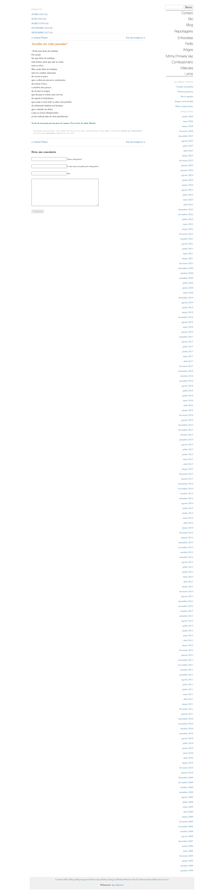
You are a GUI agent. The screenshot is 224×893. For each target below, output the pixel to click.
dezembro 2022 (185, 209)
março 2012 (187, 645)
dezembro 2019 (185, 297)
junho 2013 (187, 571)
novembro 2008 (185, 826)
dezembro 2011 (185, 659)
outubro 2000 (186, 865)
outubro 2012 (186, 610)
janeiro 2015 (187, 478)
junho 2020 (187, 287)
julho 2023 (188, 194)
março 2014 (187, 527)
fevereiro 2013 (186, 591)
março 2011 (187, 704)
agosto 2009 (187, 797)
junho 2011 (187, 689)
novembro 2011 (185, 664)
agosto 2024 (187, 175)
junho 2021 (187, 248)
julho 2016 (188, 390)
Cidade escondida (184, 86)
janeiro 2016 (187, 419)
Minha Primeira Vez (126, 879)
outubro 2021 (186, 238)
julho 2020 (188, 282)
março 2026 (187, 126)
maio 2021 (188, 253)
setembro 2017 (186, 336)
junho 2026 (187, 116)
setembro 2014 (186, 498)
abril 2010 (188, 757)
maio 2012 (188, 635)
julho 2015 (188, 449)
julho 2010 (188, 743)
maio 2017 (188, 356)
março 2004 (187, 860)
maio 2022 (188, 224)
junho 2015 (187, 454)
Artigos (111, 879)
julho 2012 (188, 625)
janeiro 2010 (187, 772)
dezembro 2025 (185, 135)
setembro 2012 (186, 615)
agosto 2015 (187, 444)
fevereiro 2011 (186, 708)
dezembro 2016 (185, 371)
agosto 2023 (187, 189)
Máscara (157, 879)
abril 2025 (188, 150)
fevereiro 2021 (186, 263)
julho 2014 (188, 508)
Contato (59, 879)
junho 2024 (187, 180)
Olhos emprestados (184, 106)
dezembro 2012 (185, 601)
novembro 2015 (185, 429)
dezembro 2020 (185, 268)
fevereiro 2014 (186, 532)
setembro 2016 (186, 380)
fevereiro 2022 (186, 233)
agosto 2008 (187, 836)
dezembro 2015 (185, 424)
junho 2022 (187, 219)
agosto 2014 (187, 503)
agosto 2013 (187, 562)
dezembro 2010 (185, 718)
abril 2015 (188, 464)
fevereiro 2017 (186, 366)
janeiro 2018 (187, 331)
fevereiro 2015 (186, 473)
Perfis (104, 879)
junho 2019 (187, 307)
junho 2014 (187, 513)
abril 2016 (188, 405)
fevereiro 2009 (186, 821)
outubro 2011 (186, 669)
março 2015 (187, 468)
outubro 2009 (186, 787)
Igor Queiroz (118, 884)
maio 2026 (188, 121)
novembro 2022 (185, 214)
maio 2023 (188, 199)
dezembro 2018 (185, 317)
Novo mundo (187, 96)
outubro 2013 (186, 552)
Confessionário (144, 879)
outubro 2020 (186, 273)
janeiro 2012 (187, 655)
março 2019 (187, 312)
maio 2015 (188, 459)
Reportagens (82, 879)
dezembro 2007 (185, 841)
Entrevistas (95, 879)
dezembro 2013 (185, 542)
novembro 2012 (185, 606)
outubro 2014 (186, 493)
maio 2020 (188, 292)
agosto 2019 (187, 302)
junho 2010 (187, 748)
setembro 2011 (186, 674)
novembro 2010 (185, 723)
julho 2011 (188, 684)
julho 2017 (188, 346)
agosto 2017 (187, 341)
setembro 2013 (186, 557)
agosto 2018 (187, 322)
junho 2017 (187, 351)
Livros (166, 879)
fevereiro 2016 (186, 415)
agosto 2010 (187, 738)
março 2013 (187, 586)
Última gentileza (185, 91)
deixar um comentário (131, 131)
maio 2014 (188, 517)
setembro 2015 (186, 439)
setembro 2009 (186, 792)
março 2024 (187, 184)
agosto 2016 (187, 385)
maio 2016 (188, 400)
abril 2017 (188, 361)
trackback (50, 133)
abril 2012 (188, 640)
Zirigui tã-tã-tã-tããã (184, 101)
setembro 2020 (186, 277)
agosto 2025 (187, 140)
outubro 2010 (186, 728)
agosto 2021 (187, 243)
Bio (66, 879)
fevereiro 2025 (186, 160)
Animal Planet (40, 37)
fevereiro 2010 (186, 767)
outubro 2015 (186, 434)
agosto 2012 (187, 620)
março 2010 (187, 762)
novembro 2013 (185, 547)
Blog (107, 131)
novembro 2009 (185, 782)
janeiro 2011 (187, 713)
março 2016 (187, 410)
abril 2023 (188, 204)
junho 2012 (187, 630)
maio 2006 (188, 850)
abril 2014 (188, 522)
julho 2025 (188, 145)
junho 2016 (187, 395)
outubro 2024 (186, 170)
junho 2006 (187, 846)
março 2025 (187, 155)
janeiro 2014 (187, 537)
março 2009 (187, 816)
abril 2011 (188, 699)
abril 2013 (188, 581)
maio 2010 (188, 752)
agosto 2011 (187, 679)
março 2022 (187, 229)
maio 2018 (188, 326)
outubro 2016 (186, 375)
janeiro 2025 (187, 165)
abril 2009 (188, 811)
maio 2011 (188, 694)
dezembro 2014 (185, 483)
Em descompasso (134, 37)
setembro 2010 (186, 733)
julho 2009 (188, 801)
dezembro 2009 (185, 777)
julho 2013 (188, 566)
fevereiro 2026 (186, 131)
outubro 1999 (186, 870)
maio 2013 (188, 576)
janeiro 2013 (187, 596)
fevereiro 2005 (186, 855)
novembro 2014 (185, 488)
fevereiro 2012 (186, 650)
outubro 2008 (186, 831)
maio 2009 (188, 806)
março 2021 (187, 258)
